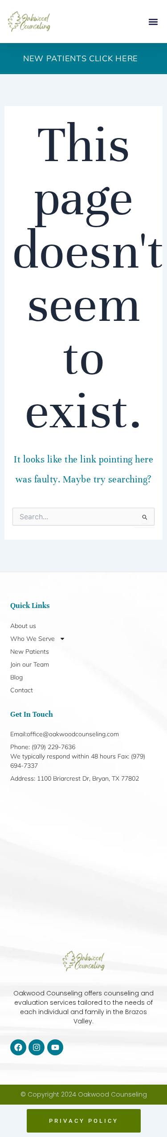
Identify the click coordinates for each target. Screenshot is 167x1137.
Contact (21, 690)
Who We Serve (32, 639)
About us (23, 626)
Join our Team (29, 664)
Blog (16, 677)
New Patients (29, 651)
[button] (153, 21)
